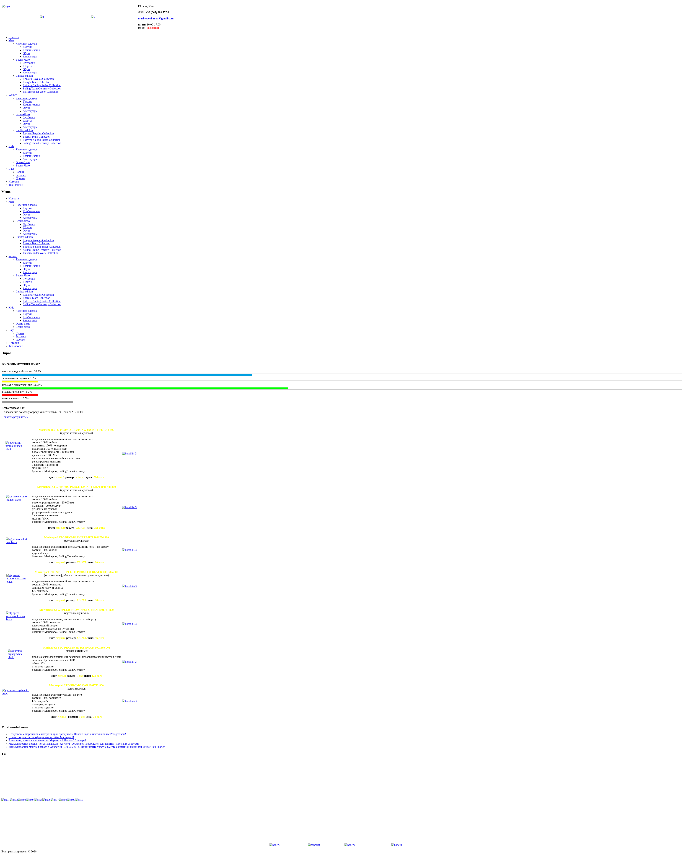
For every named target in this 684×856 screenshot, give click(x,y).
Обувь (26, 53)
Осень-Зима (23, 162)
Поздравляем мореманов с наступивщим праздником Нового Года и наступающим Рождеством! (67, 734)
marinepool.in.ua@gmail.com (155, 18)
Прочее (20, 178)
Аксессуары (30, 56)
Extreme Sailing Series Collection (42, 85)
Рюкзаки (21, 175)
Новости (14, 37)
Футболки (29, 62)
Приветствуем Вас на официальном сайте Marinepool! (41, 737)
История (14, 181)
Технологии (16, 184)
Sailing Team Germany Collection (42, 88)
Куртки (27, 46)
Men (11, 40)
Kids (11, 146)
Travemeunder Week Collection (40, 91)
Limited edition (24, 75)
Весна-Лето (23, 59)
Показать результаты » (15, 416)
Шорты (27, 66)
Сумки (20, 171)
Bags (11, 168)
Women (13, 94)
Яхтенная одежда (26, 43)
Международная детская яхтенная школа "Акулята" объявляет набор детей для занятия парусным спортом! (74, 743)
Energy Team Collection (36, 82)
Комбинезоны (31, 50)
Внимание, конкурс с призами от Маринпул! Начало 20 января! (47, 740)
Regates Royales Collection (38, 78)
